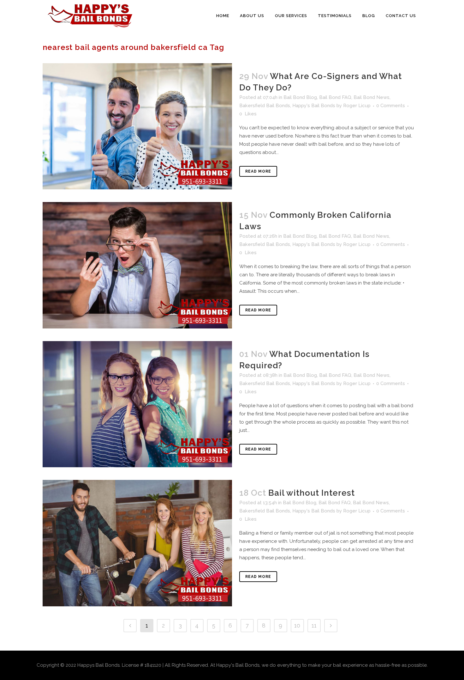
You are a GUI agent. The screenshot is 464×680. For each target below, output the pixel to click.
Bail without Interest (311, 493)
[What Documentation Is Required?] (137, 404)
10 (297, 625)
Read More (258, 171)
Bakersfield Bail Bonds (264, 105)
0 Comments (390, 105)
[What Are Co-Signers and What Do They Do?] (137, 126)
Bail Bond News (372, 97)
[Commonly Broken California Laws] (137, 265)
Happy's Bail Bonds (313, 105)
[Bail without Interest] (137, 543)
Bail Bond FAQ (335, 97)
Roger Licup (357, 105)
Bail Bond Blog (300, 97)
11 (314, 625)
